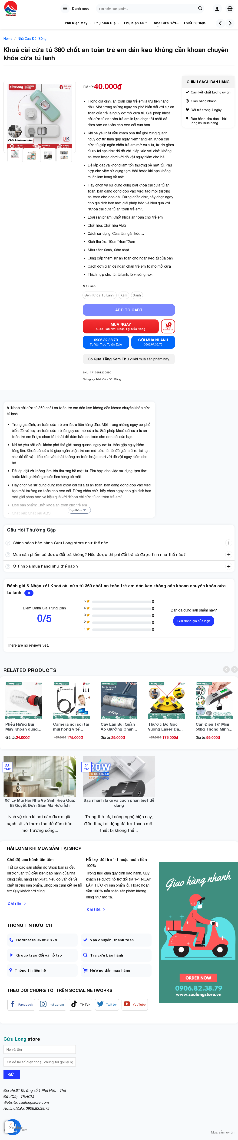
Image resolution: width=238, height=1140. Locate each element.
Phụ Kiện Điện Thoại (106, 24)
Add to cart (128, 310)
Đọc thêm (75, 510)
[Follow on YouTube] (135, 1005)
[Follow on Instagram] (52, 1005)
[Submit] (200, 9)
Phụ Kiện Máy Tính (76, 24)
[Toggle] (8, 543)
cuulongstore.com (34, 1102)
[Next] (230, 23)
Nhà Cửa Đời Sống (165, 24)
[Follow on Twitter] (107, 1005)
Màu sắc (89, 286)
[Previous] (220, 23)
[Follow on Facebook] (21, 1005)
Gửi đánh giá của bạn (193, 621)
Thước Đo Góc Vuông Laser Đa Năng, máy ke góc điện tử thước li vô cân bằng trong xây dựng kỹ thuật (166, 726)
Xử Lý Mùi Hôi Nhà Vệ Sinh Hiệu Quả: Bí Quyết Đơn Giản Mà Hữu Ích (40, 803)
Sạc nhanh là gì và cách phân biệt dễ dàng (118, 803)
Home (7, 38)
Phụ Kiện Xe (134, 23)
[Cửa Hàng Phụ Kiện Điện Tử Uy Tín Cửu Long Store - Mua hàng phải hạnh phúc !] (17, 8)
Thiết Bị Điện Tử (194, 24)
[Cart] (230, 8)
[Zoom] (9, 147)
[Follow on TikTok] (80, 1005)
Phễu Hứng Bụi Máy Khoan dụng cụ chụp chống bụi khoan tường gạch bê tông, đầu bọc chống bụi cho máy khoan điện (23, 726)
